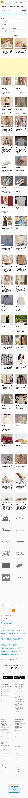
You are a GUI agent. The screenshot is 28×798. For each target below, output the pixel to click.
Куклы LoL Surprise (19, 701)
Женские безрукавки (5, 650)
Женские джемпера (19, 647)
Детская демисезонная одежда (18, 704)
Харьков (20, 638)
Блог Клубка (18, 753)
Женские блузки (4, 631)
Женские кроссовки (19, 684)
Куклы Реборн (4, 749)
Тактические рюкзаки (6, 707)
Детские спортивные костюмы (6, 771)
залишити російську (14, 793)
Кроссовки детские (5, 654)
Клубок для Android (19, 771)
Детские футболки (21, 633)
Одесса (14, 638)
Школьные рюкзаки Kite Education (8, 645)
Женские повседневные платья (4, 702)
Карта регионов (18, 751)
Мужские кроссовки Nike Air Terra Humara (9, 644)
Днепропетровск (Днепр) (6, 638)
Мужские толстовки (19, 740)
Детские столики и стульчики (19, 715)
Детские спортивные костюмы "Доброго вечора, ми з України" (6, 741)
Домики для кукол (5, 721)
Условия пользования (18, 764)
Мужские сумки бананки (18, 742)
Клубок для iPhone (19, 769)
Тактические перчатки (18, 734)
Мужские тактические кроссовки (20, 745)
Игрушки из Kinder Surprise (15, 648)
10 (9, 610)
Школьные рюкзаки (5, 769)
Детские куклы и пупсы (5, 757)
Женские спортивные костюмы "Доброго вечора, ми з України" (20, 692)
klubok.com (2, 2)
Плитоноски (3, 698)
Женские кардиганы (6, 691)
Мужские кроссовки (19, 719)
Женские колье (12, 651)
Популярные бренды (20, 755)
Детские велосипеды (6, 745)
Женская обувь (4, 693)
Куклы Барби (3, 633)
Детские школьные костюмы (5, 733)
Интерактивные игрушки (4, 764)
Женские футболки (5, 653)
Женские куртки (4, 684)
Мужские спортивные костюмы (20, 724)
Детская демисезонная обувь (20, 712)
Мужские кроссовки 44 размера (7, 630)
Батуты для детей (5, 759)
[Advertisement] (14, 67)
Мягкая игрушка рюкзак (6, 642)
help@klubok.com (19, 767)
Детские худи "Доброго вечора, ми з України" (20, 708)
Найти (24, 10)
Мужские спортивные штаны (20, 737)
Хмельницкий (9, 639)
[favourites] (7, 2)
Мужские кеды (18, 721)
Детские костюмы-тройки (5, 730)
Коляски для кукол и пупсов (6, 754)
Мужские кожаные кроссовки (19, 731)
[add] (16, 2)
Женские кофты (5, 705)
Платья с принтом (14, 654)
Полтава (2, 639)
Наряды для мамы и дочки (20, 697)
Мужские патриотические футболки (19, 727)
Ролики (2, 761)
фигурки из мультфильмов (15, 631)
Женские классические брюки (7, 647)
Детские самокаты (19, 699)
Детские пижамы (11, 633)
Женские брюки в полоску (16, 653)
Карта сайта (18, 749)
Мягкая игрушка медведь (16, 650)
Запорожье (16, 639)
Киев (14, 636)
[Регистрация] (26, 2)
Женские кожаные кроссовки (5, 696)
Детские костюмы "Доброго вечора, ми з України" (6, 724)
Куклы (17, 630)
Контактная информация (18, 758)
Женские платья (5, 689)
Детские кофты (4, 651)
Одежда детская (5, 727)
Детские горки (4, 719)
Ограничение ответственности (19, 761)
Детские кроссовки (5, 767)
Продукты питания (5, 751)
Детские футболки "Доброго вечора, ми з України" (6, 737)
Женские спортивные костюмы (6, 687)
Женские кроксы (4, 648)
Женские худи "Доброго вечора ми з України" (20, 687)
